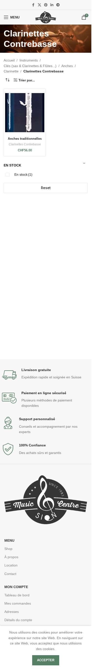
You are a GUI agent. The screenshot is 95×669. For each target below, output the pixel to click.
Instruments (28, 60)
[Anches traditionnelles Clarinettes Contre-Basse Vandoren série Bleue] (24, 112)
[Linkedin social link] (52, 5)
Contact (10, 574)
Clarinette (11, 71)
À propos (11, 557)
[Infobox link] (46, 375)
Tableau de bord (16, 595)
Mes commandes (17, 603)
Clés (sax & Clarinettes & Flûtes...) (30, 66)
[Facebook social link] (33, 5)
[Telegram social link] (58, 5)
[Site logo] (45, 17)
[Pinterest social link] (46, 5)
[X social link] (39, 5)
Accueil (9, 60)
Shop (8, 549)
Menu (9, 540)
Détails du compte (18, 620)
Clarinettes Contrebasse (25, 144)
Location (11, 565)
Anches (67, 66)
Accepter (45, 660)
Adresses (11, 612)
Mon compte (16, 587)
